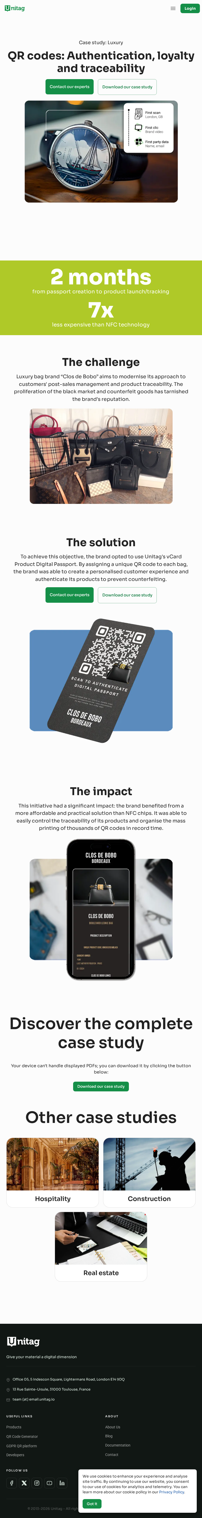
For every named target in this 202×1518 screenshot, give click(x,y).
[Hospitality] (52, 1172)
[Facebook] (11, 1483)
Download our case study (127, 86)
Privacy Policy (171, 1492)
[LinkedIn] (62, 1483)
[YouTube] (49, 1483)
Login (190, 8)
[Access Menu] (173, 8)
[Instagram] (37, 1483)
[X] (24, 1483)
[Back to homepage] (14, 8)
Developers (15, 1455)
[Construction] (149, 1172)
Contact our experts (69, 86)
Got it (92, 1503)
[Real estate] (101, 1246)
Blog (109, 1436)
